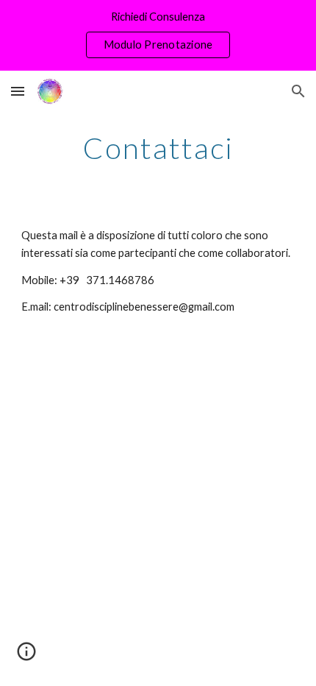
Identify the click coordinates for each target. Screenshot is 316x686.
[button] (17, 91)
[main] (158, 148)
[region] (158, 35)
